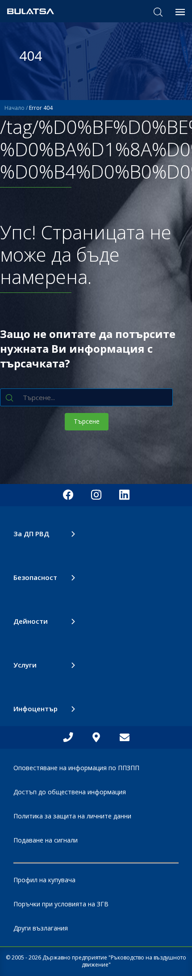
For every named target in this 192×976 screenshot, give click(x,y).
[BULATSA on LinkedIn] (124, 495)
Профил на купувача (44, 880)
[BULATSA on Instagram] (96, 495)
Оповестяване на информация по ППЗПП (76, 767)
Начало (14, 108)
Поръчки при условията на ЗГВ (61, 904)
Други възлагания (40, 928)
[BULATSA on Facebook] (68, 495)
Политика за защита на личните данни (72, 816)
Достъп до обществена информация (69, 792)
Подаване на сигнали (45, 840)
